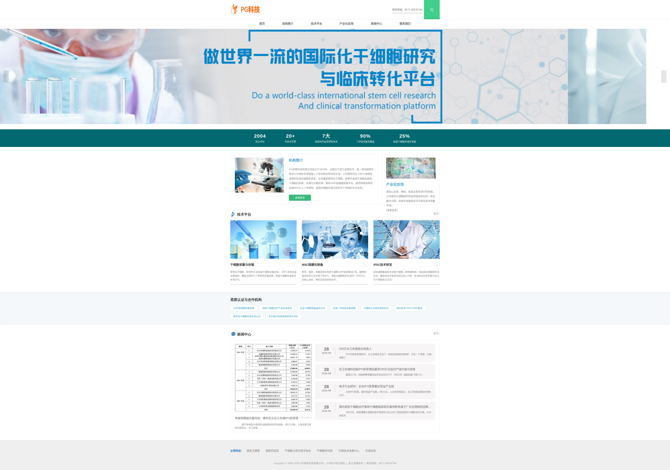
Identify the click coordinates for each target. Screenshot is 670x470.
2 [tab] (336, 121)
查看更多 (300, 197)
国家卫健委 (253, 450)
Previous (6, 76)
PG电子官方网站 (336, 463)
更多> (436, 213)
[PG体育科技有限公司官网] (248, 9)
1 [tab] (332, 121)
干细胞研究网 (325, 450)
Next (664, 76)
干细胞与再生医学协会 (298, 450)
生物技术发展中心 (348, 450)
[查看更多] (391, 210)
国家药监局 (272, 450)
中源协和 (370, 450)
